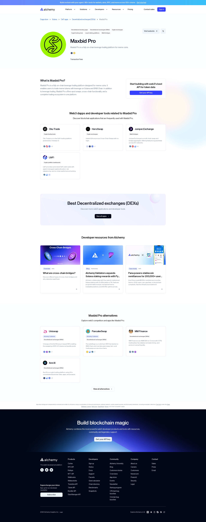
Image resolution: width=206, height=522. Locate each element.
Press (154, 467)
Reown (107, 406)
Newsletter (114, 484)
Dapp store (44, 19)
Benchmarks (93, 488)
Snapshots (92, 491)
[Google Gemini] (151, 512)
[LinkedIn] (46, 470)
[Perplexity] (154, 512)
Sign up (91, 463)
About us (134, 463)
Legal (133, 484)
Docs (91, 470)
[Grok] (164, 512)
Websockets (72, 481)
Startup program (116, 488)
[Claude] (161, 512)
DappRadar (101, 406)
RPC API (71, 467)
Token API (71, 488)
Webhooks (72, 477)
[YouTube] (51, 470)
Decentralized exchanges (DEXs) (83, 19)
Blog (111, 467)
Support (91, 474)
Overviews (114, 474)
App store (113, 477)
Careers (133, 467)
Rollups (70, 470)
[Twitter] (42, 470)
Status (91, 467)
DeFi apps (64, 19)
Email (154, 470)
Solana (54, 19)
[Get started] (103, 2)
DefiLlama (94, 406)
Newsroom (135, 474)
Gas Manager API (74, 494)
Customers (135, 470)
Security (133, 481)
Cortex (70, 463)
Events (112, 481)
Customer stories (116, 470)
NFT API (71, 474)
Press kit (134, 477)
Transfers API (72, 484)
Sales (154, 463)
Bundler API (72, 491)
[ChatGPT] (147, 512)
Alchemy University (116, 463)
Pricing (130, 9)
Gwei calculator (94, 481)
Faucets (92, 477)
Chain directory (94, 484)
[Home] (47, 9)
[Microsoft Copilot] (157, 512)
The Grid (158, 404)
